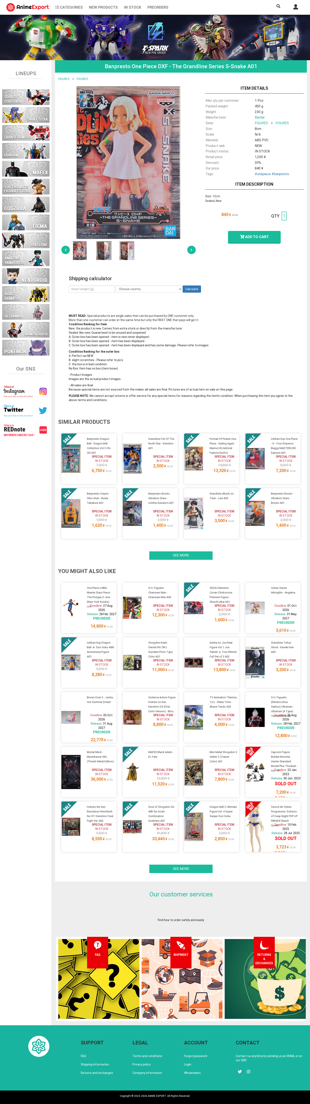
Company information (147, 1073)
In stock (132, 7)
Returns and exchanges (97, 1073)
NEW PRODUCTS (103, 7)
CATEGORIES (71, 7)
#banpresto (280, 174)
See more (181, 555)
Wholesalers (192, 1073)
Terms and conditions (147, 1056)
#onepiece (263, 174)
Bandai (259, 117)
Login (187, 1064)
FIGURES (64, 79)
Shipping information (95, 1064)
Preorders (157, 7)
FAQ (83, 1056)
